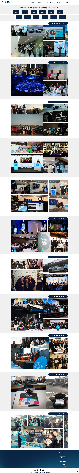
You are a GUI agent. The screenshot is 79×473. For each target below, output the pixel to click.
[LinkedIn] (35, 470)
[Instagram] (37, 470)
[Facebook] (40, 470)
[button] (40, 2)
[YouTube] (43, 470)
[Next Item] (66, 41)
